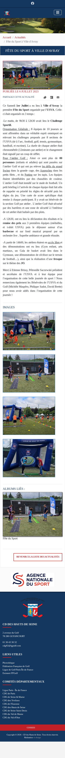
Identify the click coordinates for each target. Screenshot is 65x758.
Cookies (31, 728)
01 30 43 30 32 (10, 642)
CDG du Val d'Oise (11, 717)
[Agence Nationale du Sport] (32, 580)
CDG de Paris (9, 693)
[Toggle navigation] (58, 12)
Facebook (51, 97)
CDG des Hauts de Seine (14, 707)
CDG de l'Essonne (11, 704)
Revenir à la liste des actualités (37, 557)
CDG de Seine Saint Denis (15, 710)
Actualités (20, 37)
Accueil (7, 37)
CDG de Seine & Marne (14, 697)
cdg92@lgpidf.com (12, 645)
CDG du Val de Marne (13, 714)
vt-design (37, 737)
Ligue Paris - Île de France (15, 690)
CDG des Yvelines (11, 700)
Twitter (45, 97)
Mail (58, 97)
